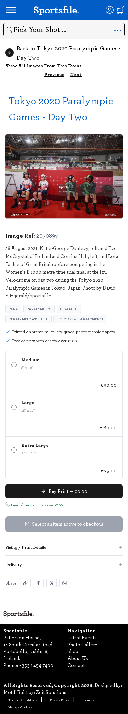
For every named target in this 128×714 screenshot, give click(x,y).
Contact (76, 665)
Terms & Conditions (22, 699)
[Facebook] (38, 583)
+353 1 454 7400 (36, 665)
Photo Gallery (82, 644)
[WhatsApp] (64, 583)
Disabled (69, 308)
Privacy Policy (60, 699)
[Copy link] (25, 583)
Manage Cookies (20, 707)
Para (13, 308)
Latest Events (81, 637)
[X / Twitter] (51, 583)
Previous (54, 74)
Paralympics (39, 308)
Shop (72, 651)
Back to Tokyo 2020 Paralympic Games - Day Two (68, 52)
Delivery (13, 564)
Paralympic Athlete (28, 319)
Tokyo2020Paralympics (80, 319)
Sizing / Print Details (25, 547)
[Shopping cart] (121, 10)
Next (76, 74)
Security (88, 699)
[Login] (110, 10)
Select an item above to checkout (67, 524)
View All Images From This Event (43, 65)
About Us (77, 658)
